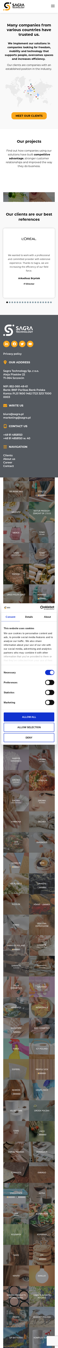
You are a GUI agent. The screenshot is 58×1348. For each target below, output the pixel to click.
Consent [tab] (10, 616)
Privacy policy (12, 368)
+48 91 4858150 (13, 449)
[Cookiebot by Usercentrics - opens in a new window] (41, 608)
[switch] (49, 682)
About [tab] (47, 616)
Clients (8, 469)
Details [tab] (29, 616)
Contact (8, 480)
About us (9, 473)
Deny (29, 737)
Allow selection (29, 727)
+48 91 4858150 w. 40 (16, 452)
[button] (53, 6)
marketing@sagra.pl (17, 432)
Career (7, 477)
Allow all (29, 716)
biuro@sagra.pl (13, 428)
